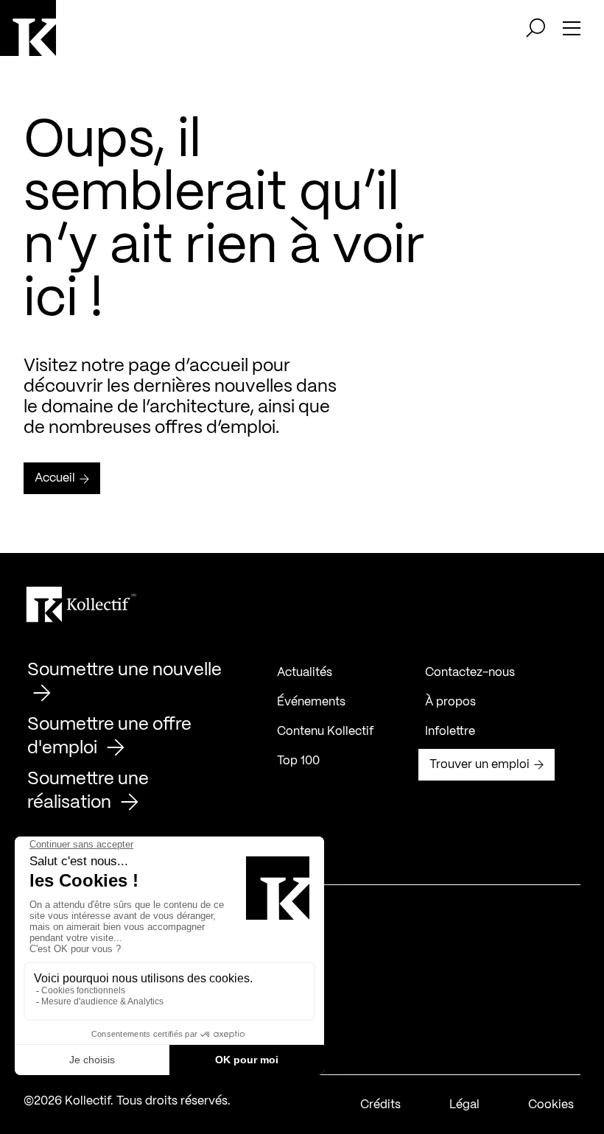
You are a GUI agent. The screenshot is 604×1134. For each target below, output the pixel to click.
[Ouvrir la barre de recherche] (535, 28)
